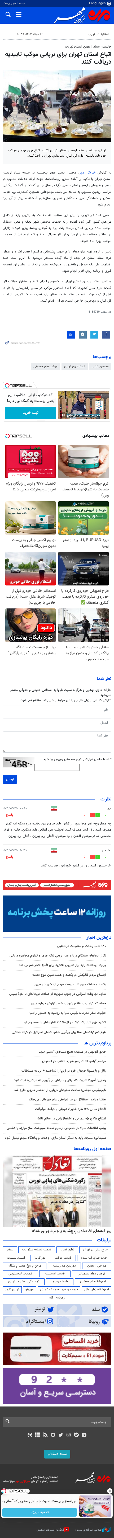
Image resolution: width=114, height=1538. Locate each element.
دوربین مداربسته (64, 1265)
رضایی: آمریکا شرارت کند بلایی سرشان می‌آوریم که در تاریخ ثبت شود (60, 1080)
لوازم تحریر (67, 1249)
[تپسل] (7, 385)
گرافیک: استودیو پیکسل (50, 1530)
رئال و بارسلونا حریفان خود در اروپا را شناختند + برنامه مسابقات (63, 1070)
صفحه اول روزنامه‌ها (92, 1149)
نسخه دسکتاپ (57, 1454)
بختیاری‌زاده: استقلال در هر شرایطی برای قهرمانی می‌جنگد (67, 1099)
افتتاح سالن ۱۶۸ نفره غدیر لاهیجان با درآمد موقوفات (70, 1109)
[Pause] (63, 415)
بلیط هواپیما (59, 1281)
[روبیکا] (53, 1435)
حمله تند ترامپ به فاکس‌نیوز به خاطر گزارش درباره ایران (68, 1003)
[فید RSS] (45, 1435)
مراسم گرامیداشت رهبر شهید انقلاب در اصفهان (74, 1061)
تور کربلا (39, 1257)
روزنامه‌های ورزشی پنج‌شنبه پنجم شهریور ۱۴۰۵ (73, 1231)
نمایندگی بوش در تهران (23, 1281)
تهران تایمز (12, 1289)
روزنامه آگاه (57, 1297)
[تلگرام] (84, 1435)
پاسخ (9, 815)
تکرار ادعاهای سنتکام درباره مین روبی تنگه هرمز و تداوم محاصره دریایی (58, 955)
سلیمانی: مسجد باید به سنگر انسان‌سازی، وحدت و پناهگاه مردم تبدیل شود (55, 1138)
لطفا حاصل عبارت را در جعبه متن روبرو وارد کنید (77, 759)
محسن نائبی (100, 366)
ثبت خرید (30, 413)
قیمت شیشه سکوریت (36, 1249)
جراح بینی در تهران (95, 1249)
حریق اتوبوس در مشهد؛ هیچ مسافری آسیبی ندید (72, 1051)
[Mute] (71, 415)
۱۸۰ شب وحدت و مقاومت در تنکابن (81, 946)
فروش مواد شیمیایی (92, 1273)
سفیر (9, 1249)
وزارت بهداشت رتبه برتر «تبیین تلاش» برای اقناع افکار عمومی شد (62, 965)
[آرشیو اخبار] (37, 1435)
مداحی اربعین (96, 1265)
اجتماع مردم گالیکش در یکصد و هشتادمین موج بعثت (69, 975)
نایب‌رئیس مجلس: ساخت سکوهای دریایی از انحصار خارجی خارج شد (60, 1090)
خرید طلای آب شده (94, 1257)
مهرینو (29, 1289)
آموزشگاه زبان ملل (96, 1289)
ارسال (10, 779)
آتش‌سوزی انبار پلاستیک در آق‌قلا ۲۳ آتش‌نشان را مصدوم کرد (64, 1022)
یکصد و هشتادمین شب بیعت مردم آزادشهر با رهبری (70, 984)
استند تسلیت (16, 1257)
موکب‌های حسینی (45, 366)
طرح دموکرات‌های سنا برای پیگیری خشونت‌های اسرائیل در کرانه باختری (59, 1032)
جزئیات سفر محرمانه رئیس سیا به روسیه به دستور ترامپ (67, 1013)
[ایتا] (30, 1435)
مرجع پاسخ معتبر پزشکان (24, 1265)
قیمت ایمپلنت (55, 1273)
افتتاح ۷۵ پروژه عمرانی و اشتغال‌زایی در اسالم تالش (71, 1118)
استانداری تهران (74, 366)
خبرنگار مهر (87, 172)
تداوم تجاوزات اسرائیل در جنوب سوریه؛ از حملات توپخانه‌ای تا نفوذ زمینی (57, 994)
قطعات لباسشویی (20, 1273)
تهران (92, 34)
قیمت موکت (63, 1257)
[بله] (76, 1435)
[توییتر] (61, 1435)
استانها (105, 34)
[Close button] (110, 1491)
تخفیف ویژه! (40, 1512)
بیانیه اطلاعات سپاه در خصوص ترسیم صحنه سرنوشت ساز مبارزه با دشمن (56, 1128)
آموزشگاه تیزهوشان (93, 1281)
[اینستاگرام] (68, 1435)
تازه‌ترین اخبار (98, 937)
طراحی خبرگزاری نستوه (88, 1530)
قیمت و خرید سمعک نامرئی (59, 1289)
